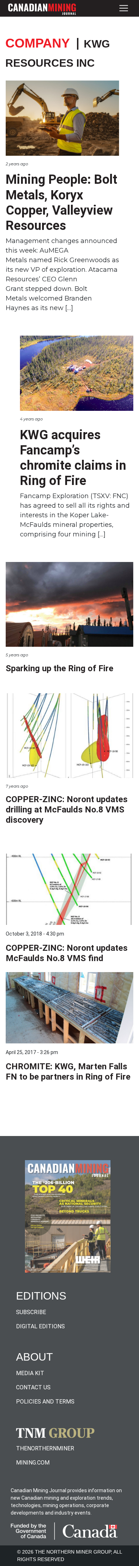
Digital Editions (40, 1326)
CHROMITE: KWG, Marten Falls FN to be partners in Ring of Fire (68, 1072)
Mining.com (33, 1462)
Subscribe (31, 1312)
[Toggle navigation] (124, 8)
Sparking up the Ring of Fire (59, 668)
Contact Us (33, 1387)
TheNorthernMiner (45, 1448)
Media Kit (30, 1373)
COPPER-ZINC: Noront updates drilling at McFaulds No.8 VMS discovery (67, 809)
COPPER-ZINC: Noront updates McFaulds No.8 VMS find (67, 953)
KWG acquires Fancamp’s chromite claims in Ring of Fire (73, 458)
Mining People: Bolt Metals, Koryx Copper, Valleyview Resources (61, 202)
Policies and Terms (45, 1401)
